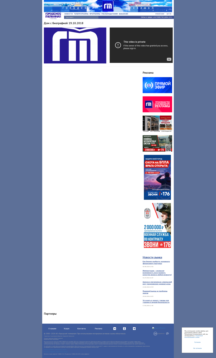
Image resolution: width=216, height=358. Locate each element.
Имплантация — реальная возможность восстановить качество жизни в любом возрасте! (157, 273)
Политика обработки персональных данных (55, 349)
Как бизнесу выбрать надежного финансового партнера (156, 262)
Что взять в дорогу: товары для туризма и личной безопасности (156, 301)
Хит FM (169, 14)
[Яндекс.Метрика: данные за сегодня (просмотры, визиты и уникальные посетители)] (158, 328)
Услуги (66, 328)
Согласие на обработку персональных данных (56, 351)
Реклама (98, 328)
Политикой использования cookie (193, 336)
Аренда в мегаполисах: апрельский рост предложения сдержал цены (157, 283)
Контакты (81, 328)
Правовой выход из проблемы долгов (155, 292)
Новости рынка (152, 257)
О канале (52, 328)
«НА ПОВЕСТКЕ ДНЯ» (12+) (162, 17)
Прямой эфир (159, 14)
